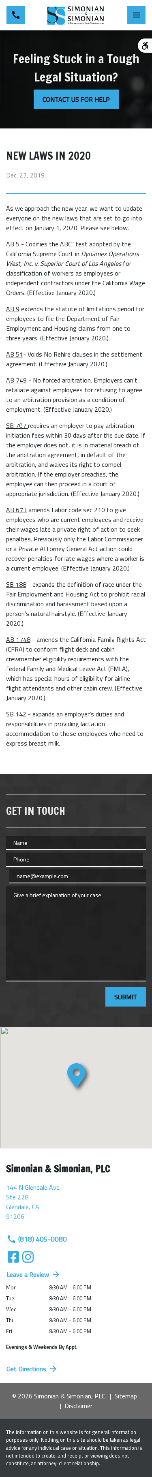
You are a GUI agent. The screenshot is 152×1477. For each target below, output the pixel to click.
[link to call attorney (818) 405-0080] (15, 15)
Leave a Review (27, 1274)
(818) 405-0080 (42, 1238)
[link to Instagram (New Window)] (28, 1256)
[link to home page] (76, 15)
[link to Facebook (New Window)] (13, 1256)
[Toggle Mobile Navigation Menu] (136, 15)
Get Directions (26, 1369)
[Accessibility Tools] (145, 45)
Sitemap (125, 1396)
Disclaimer (78, 1406)
